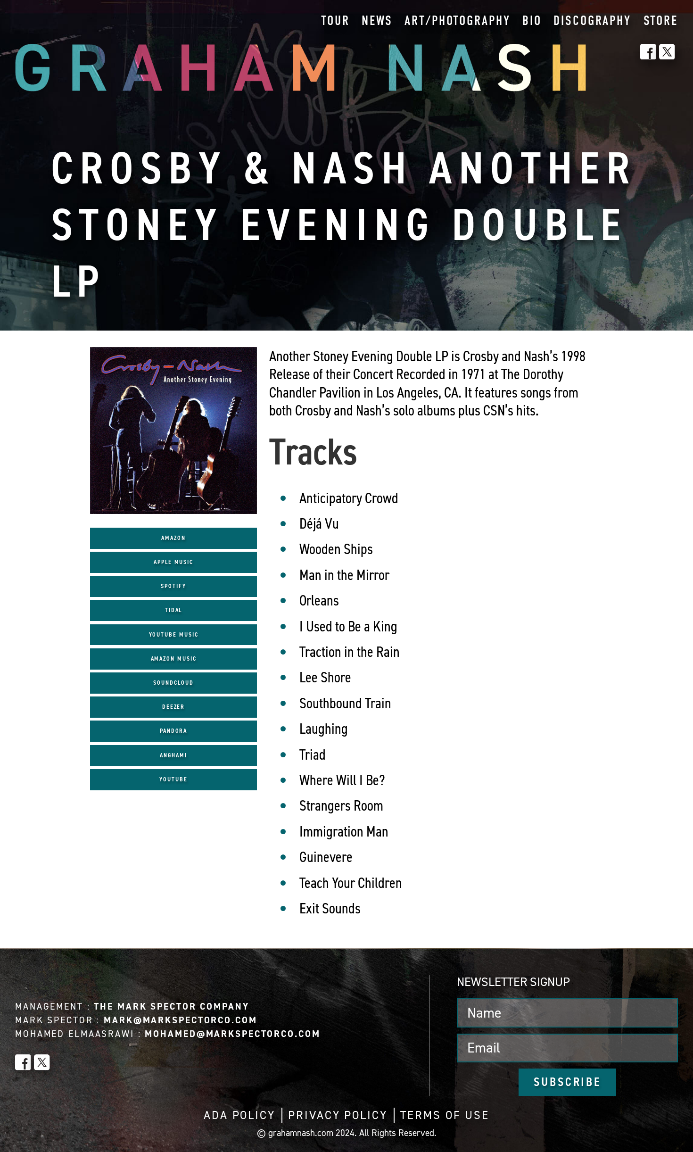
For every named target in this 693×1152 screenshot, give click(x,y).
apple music (173, 562)
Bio (532, 21)
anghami (173, 755)
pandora (173, 731)
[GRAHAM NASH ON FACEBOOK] (648, 52)
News (377, 21)
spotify (173, 586)
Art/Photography (457, 21)
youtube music (173, 634)
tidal (173, 610)
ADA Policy (239, 1115)
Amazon (173, 538)
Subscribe (567, 1082)
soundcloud (173, 683)
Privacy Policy (337, 1115)
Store (661, 21)
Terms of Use (444, 1115)
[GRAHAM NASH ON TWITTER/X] (667, 52)
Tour (335, 21)
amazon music (174, 659)
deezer (173, 707)
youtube (173, 779)
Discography (592, 21)
